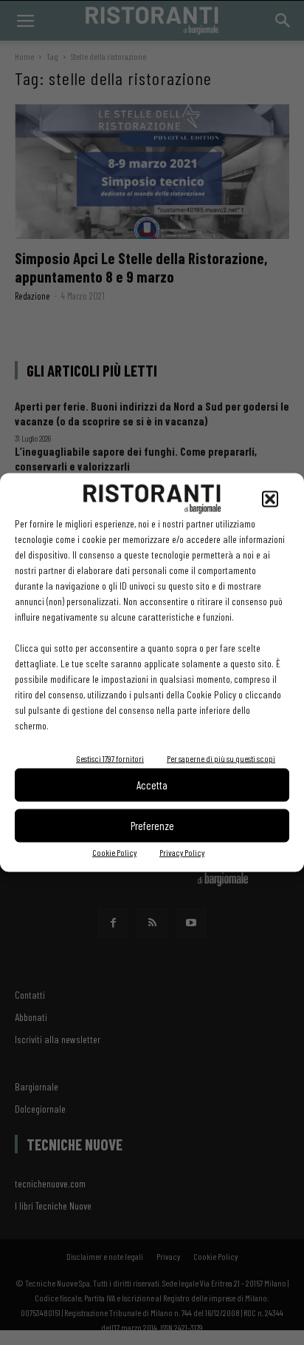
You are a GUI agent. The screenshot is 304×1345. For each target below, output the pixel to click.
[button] (270, 498)
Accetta (152, 785)
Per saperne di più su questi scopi (221, 757)
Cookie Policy (114, 851)
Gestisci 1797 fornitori (110, 757)
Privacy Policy (181, 851)
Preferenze (152, 825)
